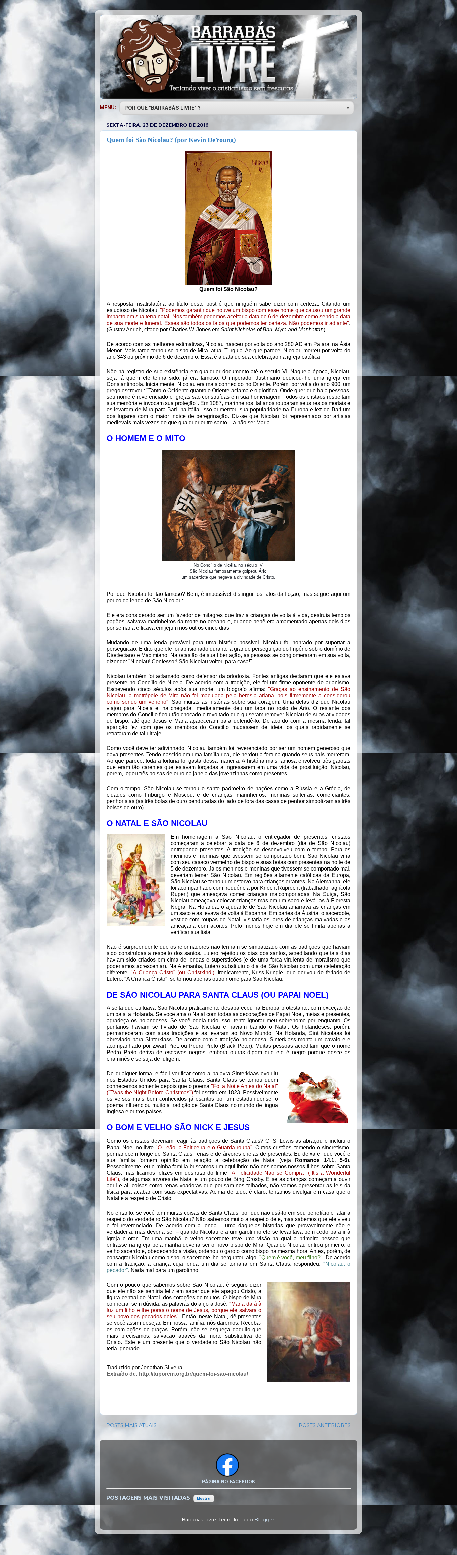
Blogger (264, 1520)
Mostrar (204, 1498)
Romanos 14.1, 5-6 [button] (321, 1160)
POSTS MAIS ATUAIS (131, 1425)
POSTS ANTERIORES (325, 1425)
